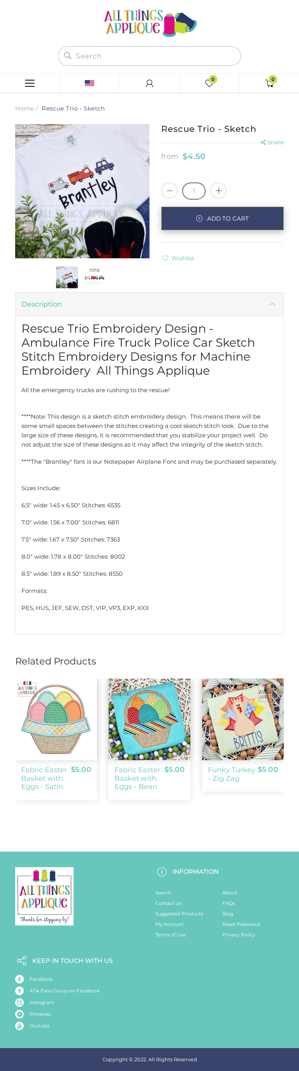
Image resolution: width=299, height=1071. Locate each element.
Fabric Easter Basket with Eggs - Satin (44, 778)
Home (24, 108)
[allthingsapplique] (149, 22)
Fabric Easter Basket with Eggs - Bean (137, 778)
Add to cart (228, 218)
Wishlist (182, 258)
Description (41, 304)
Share (275, 142)
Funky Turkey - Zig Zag (231, 774)
